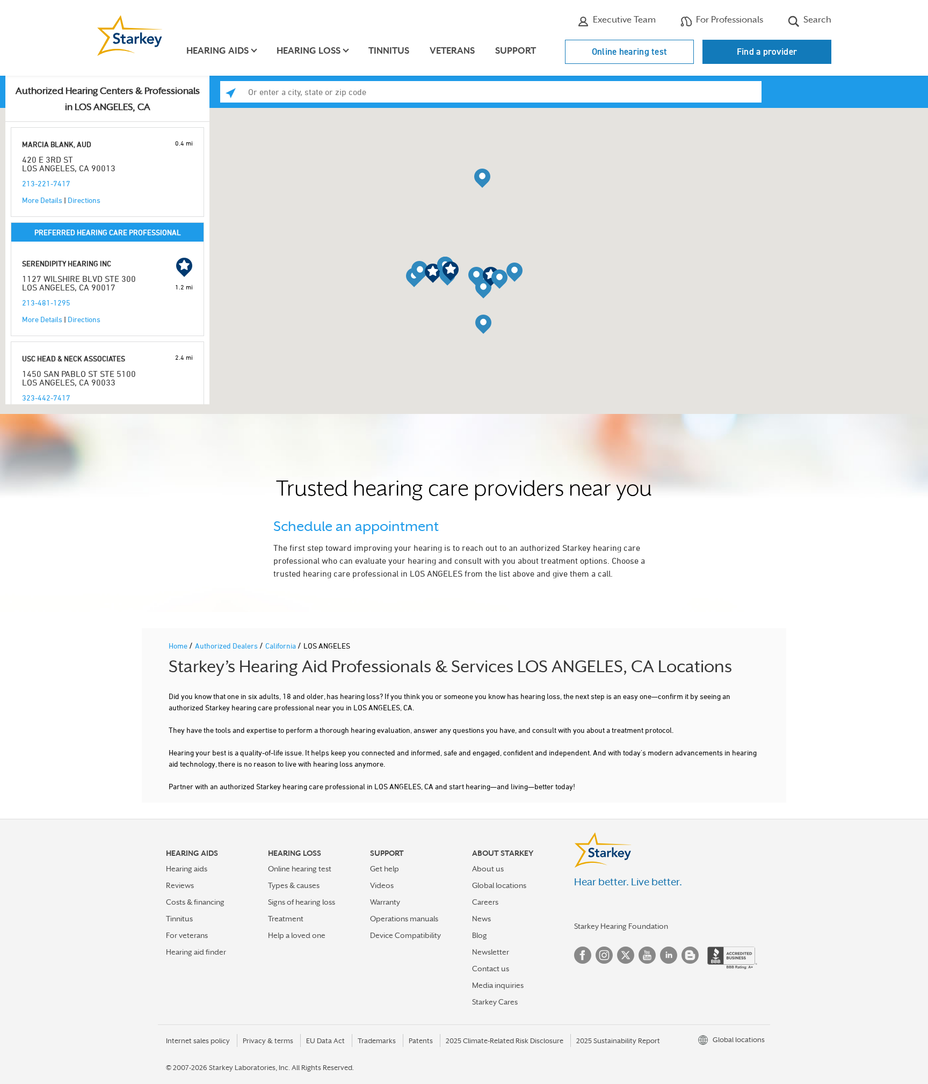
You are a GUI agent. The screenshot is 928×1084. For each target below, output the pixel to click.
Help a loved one (296, 935)
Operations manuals (404, 918)
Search (816, 19)
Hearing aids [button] (217, 51)
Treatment (285, 918)
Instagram (604, 955)
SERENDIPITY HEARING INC (66, 263)
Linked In (668, 955)
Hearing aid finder (196, 952)
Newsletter (490, 952)
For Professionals (728, 19)
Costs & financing (195, 902)
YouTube (647, 955)
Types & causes (294, 885)
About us (488, 868)
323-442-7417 (46, 397)
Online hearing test (630, 51)
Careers (485, 902)
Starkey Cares (495, 1002)
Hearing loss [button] (308, 51)
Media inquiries (498, 985)
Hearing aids (186, 868)
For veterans (187, 935)
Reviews (180, 885)
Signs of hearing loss (301, 902)
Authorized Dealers (227, 645)
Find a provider (767, 51)
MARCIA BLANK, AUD (56, 144)
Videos (382, 885)
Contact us (490, 968)
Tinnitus (388, 51)
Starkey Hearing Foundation (621, 926)
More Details (42, 200)
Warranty (385, 902)
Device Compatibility (405, 935)
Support (515, 51)
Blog (479, 935)
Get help (384, 868)
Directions (84, 200)
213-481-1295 (46, 302)
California (281, 645)
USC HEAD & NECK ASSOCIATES (73, 358)
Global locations (499, 885)
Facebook (582, 955)
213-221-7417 (46, 183)
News (481, 918)
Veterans (452, 51)
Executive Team (623, 19)
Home (179, 645)
